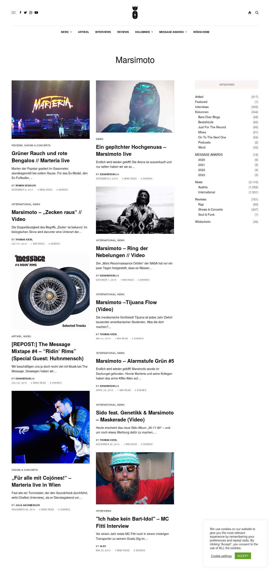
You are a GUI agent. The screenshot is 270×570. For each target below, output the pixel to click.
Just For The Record (212, 127)
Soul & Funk (206, 214)
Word (201, 147)
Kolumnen (202, 111)
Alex (103, 546)
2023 (201, 174)
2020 (201, 159)
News (99, 139)
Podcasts (204, 142)
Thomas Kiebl (24, 239)
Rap (201, 204)
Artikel (17, 336)
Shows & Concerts (37, 145)
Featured (201, 101)
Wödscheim (203, 221)
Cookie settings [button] (221, 556)
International (106, 240)
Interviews (103, 510)
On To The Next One (212, 137)
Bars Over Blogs (209, 116)
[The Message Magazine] (135, 12)
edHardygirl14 (109, 174)
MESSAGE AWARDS (209, 154)
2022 (201, 169)
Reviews (17, 145)
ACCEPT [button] (242, 556)
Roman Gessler (26, 185)
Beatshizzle (205, 121)
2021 (201, 164)
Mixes (27, 336)
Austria (203, 186)
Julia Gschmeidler (28, 505)
